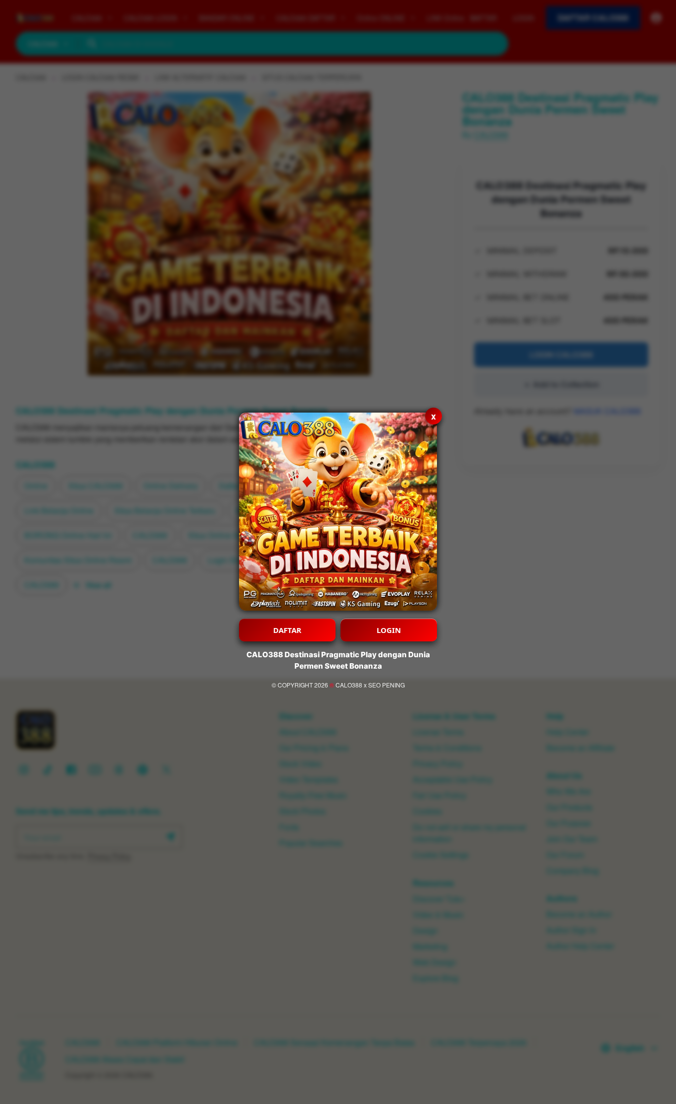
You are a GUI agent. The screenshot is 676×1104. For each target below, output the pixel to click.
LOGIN (389, 630)
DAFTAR (287, 630)
